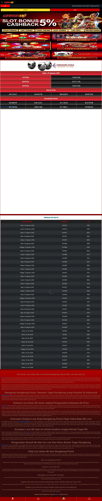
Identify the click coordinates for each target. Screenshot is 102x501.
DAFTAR (25, 9)
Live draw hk (5, 405)
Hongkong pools (5, 395)
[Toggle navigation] (2, 2)
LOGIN (75, 9)
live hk (27, 432)
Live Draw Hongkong (24, 421)
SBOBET (57, 494)
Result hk (4, 445)
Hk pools (4, 377)
